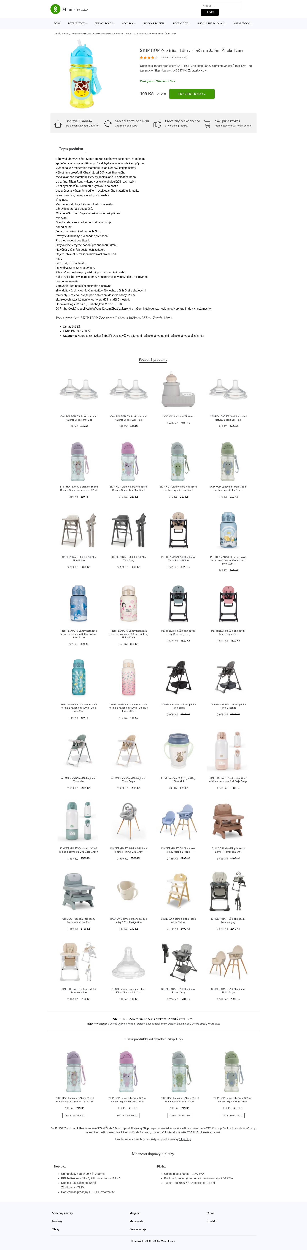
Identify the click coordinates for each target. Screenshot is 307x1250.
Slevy (55, 1229)
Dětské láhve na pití (179, 1023)
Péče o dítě (180, 23)
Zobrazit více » (197, 70)
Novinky (57, 1221)
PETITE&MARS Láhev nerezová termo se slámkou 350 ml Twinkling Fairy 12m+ (128, 634)
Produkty (65, 33)
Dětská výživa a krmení (109, 33)
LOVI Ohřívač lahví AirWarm (178, 416)
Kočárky (127, 23)
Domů (57, 23)
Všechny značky (62, 1213)
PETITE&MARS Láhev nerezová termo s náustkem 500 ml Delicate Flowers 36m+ (128, 707)
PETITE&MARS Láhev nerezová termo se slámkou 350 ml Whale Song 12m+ (79, 634)
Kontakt (211, 1221)
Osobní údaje (138, 1229)
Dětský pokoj (104, 23)
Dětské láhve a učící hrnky (151, 1023)
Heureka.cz (77, 33)
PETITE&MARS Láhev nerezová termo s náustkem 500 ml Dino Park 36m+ (79, 707)
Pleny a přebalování (210, 23)
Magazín (135, 1213)
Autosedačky (242, 23)
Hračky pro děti (153, 23)
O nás (210, 1213)
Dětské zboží (76, 23)
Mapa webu (137, 1221)
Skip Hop (160, 70)
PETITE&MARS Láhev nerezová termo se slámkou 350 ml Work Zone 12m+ (228, 560)
